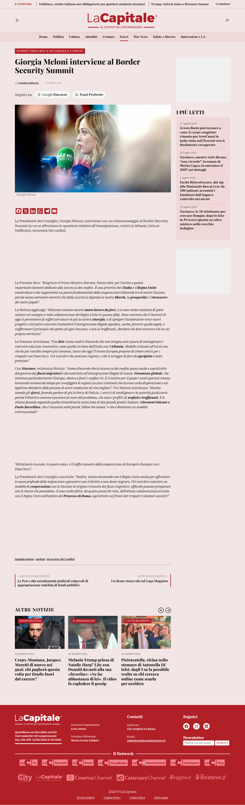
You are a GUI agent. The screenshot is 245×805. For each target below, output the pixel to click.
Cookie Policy (112, 797)
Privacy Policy (86, 797)
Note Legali (161, 797)
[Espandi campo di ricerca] (227, 20)
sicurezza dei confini (60, 559)
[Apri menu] (17, 20)
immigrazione (24, 559)
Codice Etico (137, 797)
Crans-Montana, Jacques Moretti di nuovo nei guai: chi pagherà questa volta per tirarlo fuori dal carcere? (38, 669)
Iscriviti (222, 743)
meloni (40, 559)
